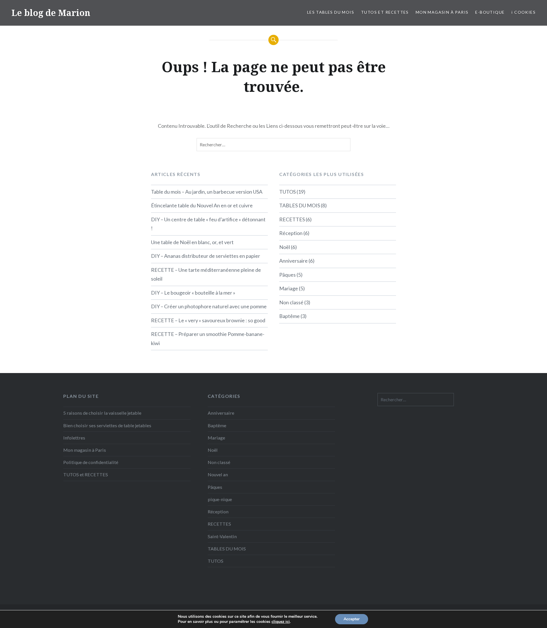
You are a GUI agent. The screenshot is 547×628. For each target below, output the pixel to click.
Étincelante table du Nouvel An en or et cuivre (202, 205)
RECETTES (292, 219)
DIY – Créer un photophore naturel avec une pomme (209, 306)
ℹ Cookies (523, 12)
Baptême (289, 316)
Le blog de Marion (50, 13)
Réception (291, 233)
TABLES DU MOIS (299, 205)
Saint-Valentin (222, 536)
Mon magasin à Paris (442, 12)
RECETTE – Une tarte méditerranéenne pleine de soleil (206, 274)
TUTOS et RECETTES (385, 12)
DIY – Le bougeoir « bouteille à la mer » (193, 292)
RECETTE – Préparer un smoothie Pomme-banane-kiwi (207, 338)
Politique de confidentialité (90, 462)
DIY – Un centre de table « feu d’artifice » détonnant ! (208, 224)
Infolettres (74, 437)
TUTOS (287, 192)
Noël (284, 247)
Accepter (352, 619)
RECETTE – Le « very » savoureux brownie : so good (208, 320)
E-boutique (490, 12)
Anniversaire (293, 261)
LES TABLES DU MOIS (330, 12)
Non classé (291, 302)
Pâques (287, 275)
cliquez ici (281, 621)
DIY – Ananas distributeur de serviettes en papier (205, 256)
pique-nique (220, 499)
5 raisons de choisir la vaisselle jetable (102, 413)
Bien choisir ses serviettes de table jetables (107, 425)
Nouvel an (218, 474)
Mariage (288, 288)
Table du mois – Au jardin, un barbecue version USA (206, 192)
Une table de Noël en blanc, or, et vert (192, 242)
